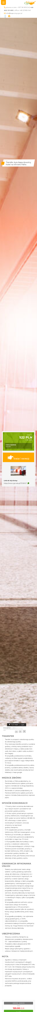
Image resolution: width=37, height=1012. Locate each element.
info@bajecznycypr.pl (14, 13)
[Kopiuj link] (28, 483)
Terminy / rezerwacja (21, 458)
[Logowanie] (9, 16)
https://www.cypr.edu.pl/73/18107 (15, 483)
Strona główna (7, 727)
